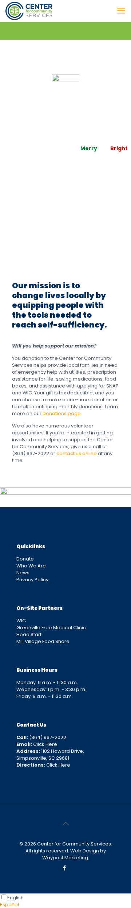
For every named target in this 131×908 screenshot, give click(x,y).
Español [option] (9, 904)
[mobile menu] (121, 11)
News (22, 572)
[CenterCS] (28, 11)
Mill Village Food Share (43, 641)
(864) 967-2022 (41, 737)
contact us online (76, 453)
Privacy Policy (32, 579)
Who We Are (31, 565)
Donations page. (62, 413)
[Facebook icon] (64, 868)
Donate (25, 558)
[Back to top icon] (65, 823)
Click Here (36, 744)
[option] (65, 904)
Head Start (28, 634)
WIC (21, 620)
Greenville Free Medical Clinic (51, 627)
